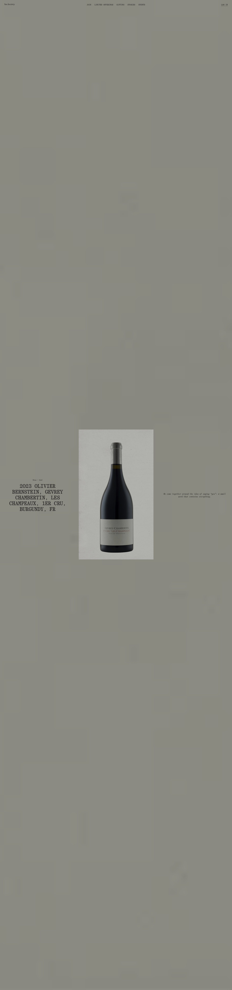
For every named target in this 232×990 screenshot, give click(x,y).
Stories (131, 5)
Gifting (120, 5)
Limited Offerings (104, 5)
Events (142, 5)
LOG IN (224, 5)
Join (89, 5)
